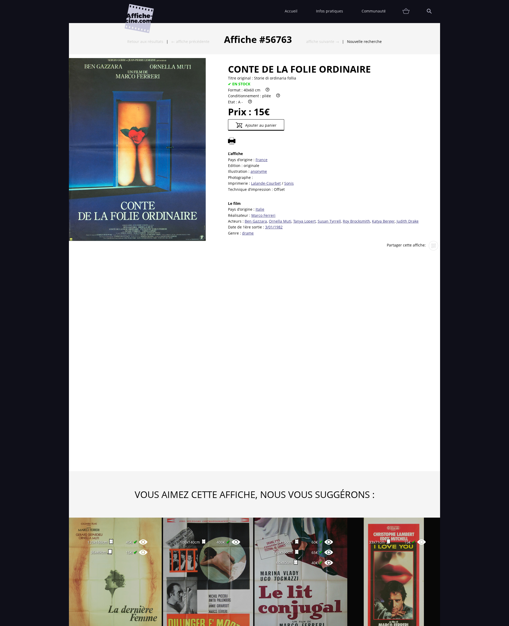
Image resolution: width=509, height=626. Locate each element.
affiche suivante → (322, 41)
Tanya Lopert (304, 221)
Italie (260, 209)
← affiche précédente (190, 41)
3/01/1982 (274, 227)
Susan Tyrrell (329, 221)
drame (248, 233)
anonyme (259, 171)
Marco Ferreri (263, 215)
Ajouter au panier (260, 125)
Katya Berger (383, 221)
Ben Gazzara (256, 221)
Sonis (289, 183)
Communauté (374, 11)
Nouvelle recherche (364, 41)
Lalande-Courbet (266, 183)
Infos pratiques (329, 11)
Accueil (291, 11)
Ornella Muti (280, 221)
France (261, 159)
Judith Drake (408, 221)
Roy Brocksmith (356, 221)
